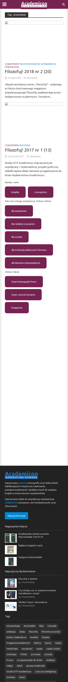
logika (58, 643)
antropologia (13, 626)
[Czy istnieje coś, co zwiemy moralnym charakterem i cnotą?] (11, 594)
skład (19, 665)
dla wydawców (19, 210)
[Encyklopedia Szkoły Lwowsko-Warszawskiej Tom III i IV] (11, 537)
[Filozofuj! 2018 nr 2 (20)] (34, 40)
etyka (22, 631)
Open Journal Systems (23, 294)
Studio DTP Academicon (19, 671)
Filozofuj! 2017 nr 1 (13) (28, 149)
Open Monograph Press (23, 281)
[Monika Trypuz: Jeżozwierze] (11, 606)
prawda (48, 654)
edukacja (11, 631)
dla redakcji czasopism (23, 223)
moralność (27, 648)
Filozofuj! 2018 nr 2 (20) (28, 71)
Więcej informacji (16, 515)
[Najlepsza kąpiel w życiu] (11, 549)
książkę (15, 192)
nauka (39, 648)
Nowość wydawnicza (43, 64)
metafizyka (12, 648)
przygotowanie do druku (29, 660)
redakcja (50, 660)
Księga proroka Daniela (30, 557)
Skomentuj (32, 78)
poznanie (35, 654)
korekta (34, 637)
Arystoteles (29, 626)
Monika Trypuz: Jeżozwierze (32, 602)
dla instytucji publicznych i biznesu (29, 249)
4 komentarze (28, 597)
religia (10, 665)
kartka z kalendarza (16, 637)
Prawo (10, 660)
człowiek (51, 626)
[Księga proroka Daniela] (11, 561)
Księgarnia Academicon (18, 643)
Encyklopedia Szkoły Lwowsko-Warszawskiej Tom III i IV (34, 535)
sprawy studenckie (35, 665)
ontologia (11, 654)
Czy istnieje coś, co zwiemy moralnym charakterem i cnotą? (37, 592)
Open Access (12, 67)
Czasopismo (12, 64)
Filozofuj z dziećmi (27, 579)
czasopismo (40, 192)
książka (45, 637)
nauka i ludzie (53, 648)
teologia (11, 677)
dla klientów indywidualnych (25, 262)
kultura (37, 643)
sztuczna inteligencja (45, 671)
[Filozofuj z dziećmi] (11, 582)
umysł (22, 677)
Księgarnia (16, 307)
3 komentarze (28, 605)
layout (48, 643)
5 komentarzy (28, 582)
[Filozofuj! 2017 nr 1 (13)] (34, 121)
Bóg (41, 626)
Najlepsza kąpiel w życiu (30, 545)
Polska (23, 654)
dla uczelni (16, 236)
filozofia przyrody (51, 631)
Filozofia (25, 64)
